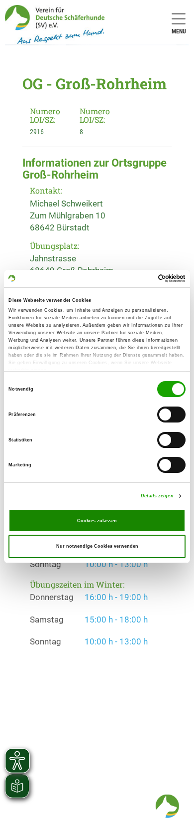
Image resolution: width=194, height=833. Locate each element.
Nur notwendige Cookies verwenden (97, 546)
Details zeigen (157, 495)
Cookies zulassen (97, 520)
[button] (167, 806)
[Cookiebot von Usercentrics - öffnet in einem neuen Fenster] (142, 278)
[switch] (171, 414)
